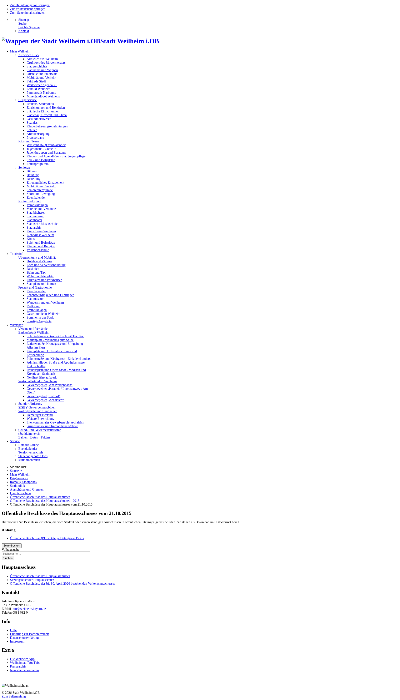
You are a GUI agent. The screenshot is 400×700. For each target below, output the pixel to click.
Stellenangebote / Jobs (33, 456)
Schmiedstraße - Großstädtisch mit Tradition (55, 336)
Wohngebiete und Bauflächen (37, 411)
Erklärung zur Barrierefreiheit (29, 634)
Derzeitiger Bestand (40, 415)
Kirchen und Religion (41, 246)
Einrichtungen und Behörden (46, 107)
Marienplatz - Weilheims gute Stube (50, 340)
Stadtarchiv (34, 227)
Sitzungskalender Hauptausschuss (32, 580)
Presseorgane (35, 137)
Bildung (32, 171)
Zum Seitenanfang (14, 696)
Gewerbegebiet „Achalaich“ (45, 400)
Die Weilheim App (22, 659)
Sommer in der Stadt (40, 317)
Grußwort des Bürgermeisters (46, 62)
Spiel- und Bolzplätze (41, 160)
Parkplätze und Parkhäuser (44, 280)
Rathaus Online (28, 445)
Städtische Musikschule (42, 223)
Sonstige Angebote (39, 321)
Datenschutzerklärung (24, 637)
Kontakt (23, 31)
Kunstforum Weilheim (41, 231)
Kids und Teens (28, 141)
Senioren (24, 167)
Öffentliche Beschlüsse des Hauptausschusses (40, 576)
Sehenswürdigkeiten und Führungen (50, 295)
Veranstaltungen (37, 205)
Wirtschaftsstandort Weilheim (37, 381)
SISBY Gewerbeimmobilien (36, 407)
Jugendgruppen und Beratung (46, 152)
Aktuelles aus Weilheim (42, 59)
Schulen (32, 130)
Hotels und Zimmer (39, 261)
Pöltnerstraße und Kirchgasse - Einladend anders (58, 358)
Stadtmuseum (35, 216)
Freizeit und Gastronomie (35, 287)
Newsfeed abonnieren (24, 670)
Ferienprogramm (38, 164)
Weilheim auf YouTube (25, 662)
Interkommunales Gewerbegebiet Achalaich (55, 422)
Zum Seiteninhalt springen (27, 12)
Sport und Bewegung (41, 194)
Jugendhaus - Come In (41, 149)
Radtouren (33, 306)
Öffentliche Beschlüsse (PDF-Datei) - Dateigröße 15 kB (47, 538)
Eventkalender (36, 197)
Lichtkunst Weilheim (40, 235)
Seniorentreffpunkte (40, 190)
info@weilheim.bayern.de (29, 608)
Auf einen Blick (28, 55)
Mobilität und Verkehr (41, 77)
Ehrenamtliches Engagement (45, 182)
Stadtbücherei (36, 212)
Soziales (32, 122)
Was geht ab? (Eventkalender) (46, 145)
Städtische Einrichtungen (43, 111)
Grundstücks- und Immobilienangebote (52, 426)
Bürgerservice (27, 100)
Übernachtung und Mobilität (37, 257)
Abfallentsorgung (38, 134)
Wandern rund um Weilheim (45, 302)
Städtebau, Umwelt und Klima (47, 115)
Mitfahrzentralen (29, 460)
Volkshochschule (38, 250)
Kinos (31, 238)
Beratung (33, 175)
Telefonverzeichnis (30, 452)
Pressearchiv (18, 666)
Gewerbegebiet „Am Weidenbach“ (49, 385)
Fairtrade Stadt (36, 81)
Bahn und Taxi (36, 272)
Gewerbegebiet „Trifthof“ (43, 396)
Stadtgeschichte (37, 66)
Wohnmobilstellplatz (40, 276)
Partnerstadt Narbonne (41, 92)
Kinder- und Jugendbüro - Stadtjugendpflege (56, 156)
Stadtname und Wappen (42, 70)
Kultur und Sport (29, 201)
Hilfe (13, 630)
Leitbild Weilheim (38, 89)
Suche (22, 23)
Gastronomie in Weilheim (43, 313)
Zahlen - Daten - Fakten (34, 437)
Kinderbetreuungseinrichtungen (47, 126)
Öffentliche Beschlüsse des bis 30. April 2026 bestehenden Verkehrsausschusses (62, 583)
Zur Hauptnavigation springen (30, 5)
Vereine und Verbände (41, 208)
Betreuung (33, 179)
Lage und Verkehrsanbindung (46, 265)
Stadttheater (34, 220)
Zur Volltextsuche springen (27, 9)
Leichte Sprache (29, 27)
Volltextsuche (10, 549)
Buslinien (33, 268)
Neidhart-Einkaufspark (42, 377)
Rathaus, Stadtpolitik (40, 104)
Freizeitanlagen (37, 310)
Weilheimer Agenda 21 (42, 85)
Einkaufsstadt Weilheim (33, 332)
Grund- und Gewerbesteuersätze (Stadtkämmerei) (39, 431)
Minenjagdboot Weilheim (43, 96)
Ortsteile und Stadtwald (42, 74)
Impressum (17, 641)
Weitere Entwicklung (40, 418)
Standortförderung (30, 403)
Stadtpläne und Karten (41, 283)
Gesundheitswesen (39, 119)
